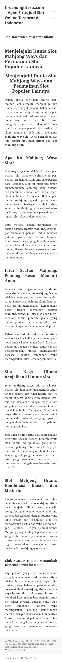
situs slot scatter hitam (42, 334)
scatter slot (33, 643)
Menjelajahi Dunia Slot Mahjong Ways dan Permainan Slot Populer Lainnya (31, 58)
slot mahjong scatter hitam (25, 646)
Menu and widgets (53, 18)
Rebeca (28, 640)
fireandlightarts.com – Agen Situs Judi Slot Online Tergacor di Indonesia (24, 15)
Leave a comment (16, 650)
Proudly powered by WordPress (20, 658)
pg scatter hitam (19, 643)
